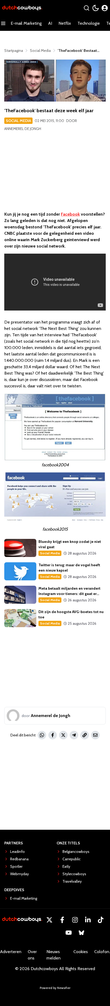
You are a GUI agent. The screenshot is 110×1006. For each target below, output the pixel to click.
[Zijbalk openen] (3, 23)
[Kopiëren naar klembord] (84, 735)
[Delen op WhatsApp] (42, 735)
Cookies (80, 951)
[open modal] (104, 8)
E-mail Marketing (26, 23)
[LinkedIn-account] (88, 920)
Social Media (18, 120)
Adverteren (10, 951)
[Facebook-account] (62, 920)
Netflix (64, 23)
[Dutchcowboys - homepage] (22, 8)
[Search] (86, 8)
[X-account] (49, 920)
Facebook (70, 214)
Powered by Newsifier (55, 988)
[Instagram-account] (75, 920)
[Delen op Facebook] (52, 735)
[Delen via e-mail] (95, 735)
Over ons (32, 955)
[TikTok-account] (100, 920)
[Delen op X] (63, 735)
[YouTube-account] (68, 932)
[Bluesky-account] (81, 932)
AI (50, 23)
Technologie (88, 23)
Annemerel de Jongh (22, 128)
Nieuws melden (53, 955)
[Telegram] (74, 735)
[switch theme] (95, 8)
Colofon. (102, 951)
